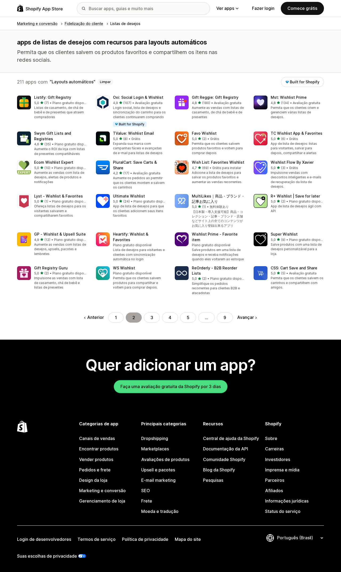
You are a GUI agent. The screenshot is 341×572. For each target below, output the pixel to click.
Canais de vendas (97, 438)
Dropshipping (154, 438)
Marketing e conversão (102, 490)
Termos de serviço (97, 539)
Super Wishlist (284, 234)
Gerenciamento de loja (102, 501)
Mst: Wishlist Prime (289, 97)
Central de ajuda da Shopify (231, 438)
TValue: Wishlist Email (133, 133)
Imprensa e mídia (282, 469)
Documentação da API (225, 448)
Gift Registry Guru (51, 268)
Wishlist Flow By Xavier (292, 162)
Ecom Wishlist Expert (53, 162)
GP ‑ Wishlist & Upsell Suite (60, 234)
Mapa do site (188, 539)
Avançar (245, 317)
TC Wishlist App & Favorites (296, 133)
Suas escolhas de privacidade (47, 556)
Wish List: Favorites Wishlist (218, 162)
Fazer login (263, 8)
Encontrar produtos (98, 448)
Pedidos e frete (95, 469)
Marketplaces (155, 448)
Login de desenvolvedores (44, 539)
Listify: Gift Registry (52, 97)
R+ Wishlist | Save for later (295, 196)
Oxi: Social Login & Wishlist (138, 97)
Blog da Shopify (219, 469)
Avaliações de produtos (165, 459)
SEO (145, 490)
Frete (146, 501)
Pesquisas (213, 480)
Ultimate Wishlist (129, 196)
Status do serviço (283, 511)
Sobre (271, 438)
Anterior (95, 317)
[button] (52, 108)
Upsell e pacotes (158, 469)
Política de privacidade (145, 539)
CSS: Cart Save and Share (294, 268)
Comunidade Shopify (224, 459)
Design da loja (93, 480)
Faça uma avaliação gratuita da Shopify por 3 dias (170, 386)
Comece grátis (302, 8)
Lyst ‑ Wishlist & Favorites (58, 196)
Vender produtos (96, 459)
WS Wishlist (124, 268)
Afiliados (274, 490)
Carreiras (274, 448)
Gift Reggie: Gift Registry (215, 97)
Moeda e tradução (159, 511)
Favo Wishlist (204, 133)
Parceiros (274, 480)
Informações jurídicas (286, 501)
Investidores (277, 459)
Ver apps (225, 8)
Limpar (105, 82)
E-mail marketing (158, 480)
